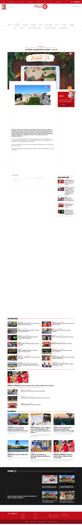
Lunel (51, 1)
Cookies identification (42, 521)
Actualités (41, 46)
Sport (35, 515)
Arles (45, 1)
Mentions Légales (33, 521)
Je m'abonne (62, 104)
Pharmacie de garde (65, 515)
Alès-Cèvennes (11, 1)
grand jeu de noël (29, 178)
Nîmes (3, 1)
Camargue (38, 1)
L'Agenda (35, 518)
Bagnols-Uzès (21, 1)
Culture (22, 518)
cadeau (21, 178)
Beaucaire (30, 1)
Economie (22, 515)
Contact (26, 521)
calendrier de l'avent (16, 181)
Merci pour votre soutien (52, 521)
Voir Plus (71, 318)
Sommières (58, 1)
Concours (14, 178)
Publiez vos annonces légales (54, 515)
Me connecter (75, 6)
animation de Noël (39, 178)
